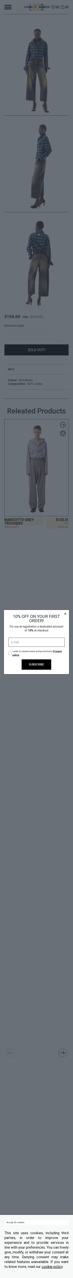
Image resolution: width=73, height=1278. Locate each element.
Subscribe (36, 664)
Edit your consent (15, 1228)
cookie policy (52, 1266)
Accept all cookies (15, 1222)
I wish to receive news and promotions (37, 653)
